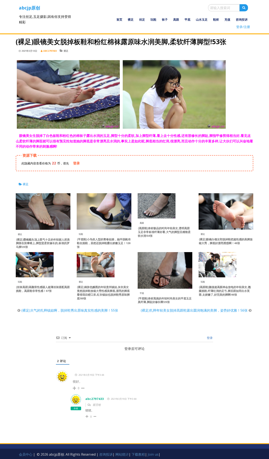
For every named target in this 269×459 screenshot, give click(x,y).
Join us (153, 454)
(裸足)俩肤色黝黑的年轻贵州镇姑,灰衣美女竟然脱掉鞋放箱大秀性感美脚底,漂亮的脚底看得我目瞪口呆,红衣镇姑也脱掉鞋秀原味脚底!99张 (103, 292)
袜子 (165, 19)
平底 (187, 19)
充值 (227, 19)
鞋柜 (216, 19)
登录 (209, 338)
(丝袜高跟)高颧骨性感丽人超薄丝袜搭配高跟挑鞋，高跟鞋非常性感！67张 (43, 289)
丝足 (142, 19)
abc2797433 (50, 50)
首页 (119, 19)
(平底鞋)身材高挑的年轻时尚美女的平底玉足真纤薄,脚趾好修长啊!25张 (165, 300)
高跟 (176, 19)
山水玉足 (202, 19)
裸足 (131, 19)
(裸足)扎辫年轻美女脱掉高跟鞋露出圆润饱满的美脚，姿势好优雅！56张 (194, 310)
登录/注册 (243, 27)
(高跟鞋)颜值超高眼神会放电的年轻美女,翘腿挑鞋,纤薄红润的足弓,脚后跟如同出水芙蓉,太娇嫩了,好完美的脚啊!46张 (225, 290)
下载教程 (138, 454)
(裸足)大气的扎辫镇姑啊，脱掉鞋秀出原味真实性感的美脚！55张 (69, 310)
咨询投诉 (242, 19)
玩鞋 (153, 19)
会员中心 (25, 454)
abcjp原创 (29, 8)
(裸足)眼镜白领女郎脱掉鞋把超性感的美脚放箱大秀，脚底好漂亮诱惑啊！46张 (226, 241)
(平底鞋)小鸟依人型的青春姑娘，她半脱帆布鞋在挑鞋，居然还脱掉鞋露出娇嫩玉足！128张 (104, 243)
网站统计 (122, 454)
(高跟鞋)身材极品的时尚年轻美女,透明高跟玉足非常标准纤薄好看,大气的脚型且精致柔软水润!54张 (164, 232)
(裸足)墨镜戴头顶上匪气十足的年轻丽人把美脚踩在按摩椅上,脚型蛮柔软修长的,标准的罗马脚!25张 (43, 243)
